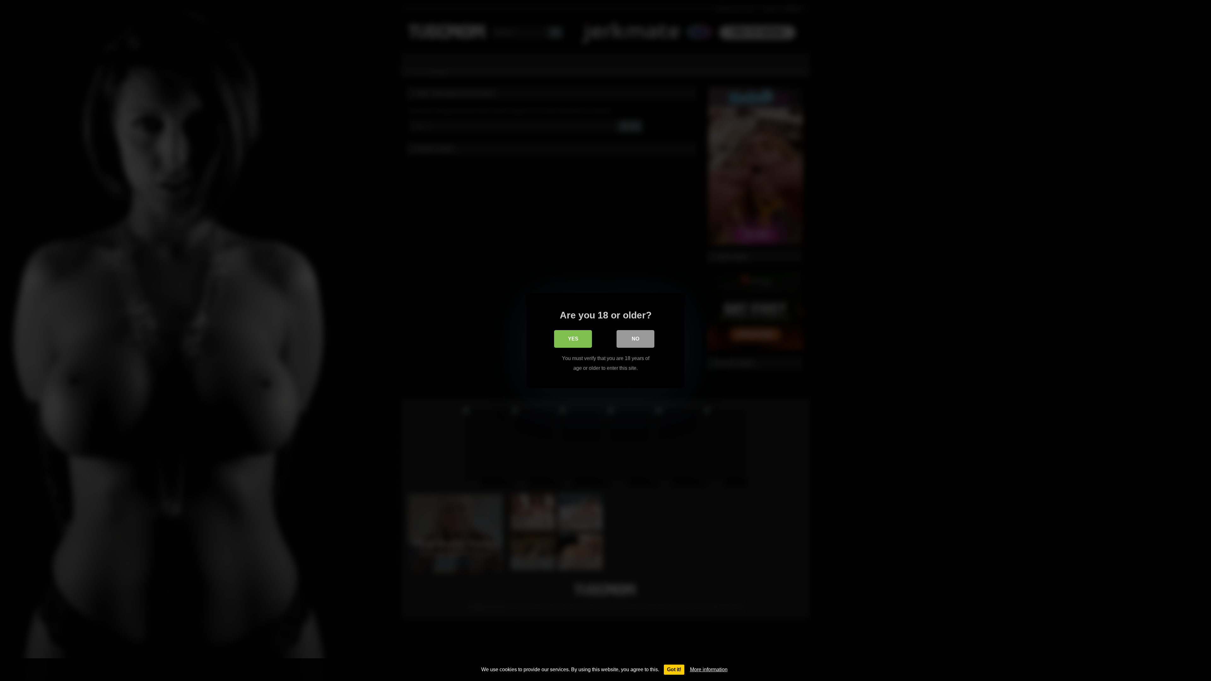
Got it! (674, 669)
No (635, 338)
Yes (573, 338)
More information (709, 669)
